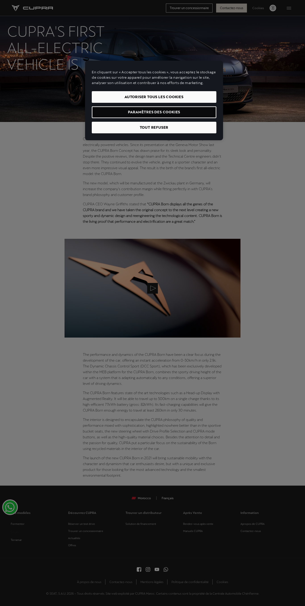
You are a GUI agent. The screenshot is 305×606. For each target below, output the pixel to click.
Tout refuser (154, 127)
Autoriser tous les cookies (154, 97)
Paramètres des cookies (154, 112)
